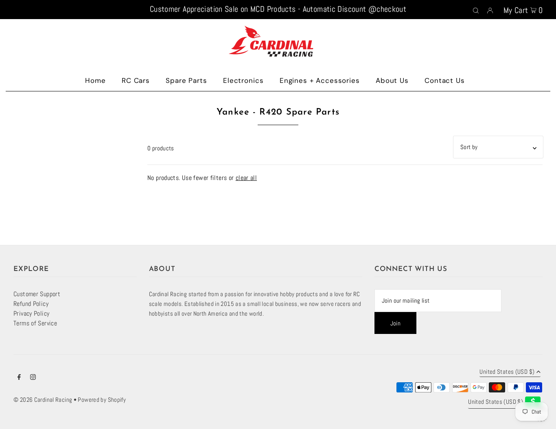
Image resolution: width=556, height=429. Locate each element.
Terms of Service (35, 323)
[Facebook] (19, 378)
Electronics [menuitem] (243, 80)
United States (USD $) (506, 371)
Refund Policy (30, 303)
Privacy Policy (31, 313)
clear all (246, 177)
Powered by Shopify (102, 399)
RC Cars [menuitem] (136, 80)
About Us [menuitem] (392, 80)
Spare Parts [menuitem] (186, 80)
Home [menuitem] (95, 80)
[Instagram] (33, 378)
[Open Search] (476, 10)
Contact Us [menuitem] (445, 80)
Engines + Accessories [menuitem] (320, 80)
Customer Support (36, 294)
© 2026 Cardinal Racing (42, 399)
